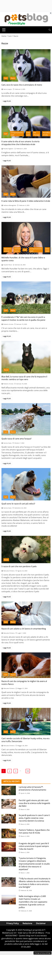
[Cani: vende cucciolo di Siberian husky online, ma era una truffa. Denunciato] (26, 721)
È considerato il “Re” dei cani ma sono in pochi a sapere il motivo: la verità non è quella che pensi (23, 318)
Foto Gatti (28, 133)
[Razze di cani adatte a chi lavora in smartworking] (26, 613)
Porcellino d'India (46, 133)
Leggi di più (7, 101)
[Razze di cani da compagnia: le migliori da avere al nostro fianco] (26, 665)
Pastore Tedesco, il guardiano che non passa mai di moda (34, 831)
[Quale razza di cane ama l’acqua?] (26, 419)
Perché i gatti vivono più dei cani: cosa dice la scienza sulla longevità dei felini (34, 803)
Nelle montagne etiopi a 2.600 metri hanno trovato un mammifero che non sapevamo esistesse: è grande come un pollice (33, 902)
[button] (50, 29)
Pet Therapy (36, 133)
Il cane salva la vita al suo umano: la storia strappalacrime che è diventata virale (20, 143)
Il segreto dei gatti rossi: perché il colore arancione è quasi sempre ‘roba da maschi (34, 846)
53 (28, 771)
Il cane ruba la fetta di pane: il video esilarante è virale (25, 201)
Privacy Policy (12, 923)
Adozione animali (7, 250)
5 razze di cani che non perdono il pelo (19, 566)
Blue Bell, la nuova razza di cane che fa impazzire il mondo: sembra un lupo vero (24, 378)
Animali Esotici (17, 250)
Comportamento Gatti (17, 133)
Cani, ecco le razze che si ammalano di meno (21, 85)
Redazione (27, 923)
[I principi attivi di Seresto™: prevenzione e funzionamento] (8, 790)
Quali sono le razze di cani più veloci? (18, 503)
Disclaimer (41, 923)
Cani (5, 78)
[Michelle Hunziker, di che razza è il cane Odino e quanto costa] (26, 238)
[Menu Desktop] (3, 29)
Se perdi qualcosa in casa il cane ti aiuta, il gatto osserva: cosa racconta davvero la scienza (34, 818)
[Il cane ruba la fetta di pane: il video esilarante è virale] (26, 181)
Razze (13, 78)
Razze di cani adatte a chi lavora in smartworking (23, 628)
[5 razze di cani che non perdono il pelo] (26, 549)
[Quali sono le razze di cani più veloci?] (26, 484)
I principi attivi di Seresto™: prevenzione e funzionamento (32, 788)
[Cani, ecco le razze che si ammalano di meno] (26, 65)
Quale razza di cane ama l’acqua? (16, 438)
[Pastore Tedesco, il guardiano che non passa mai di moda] (8, 833)
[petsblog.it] (26, 19)
